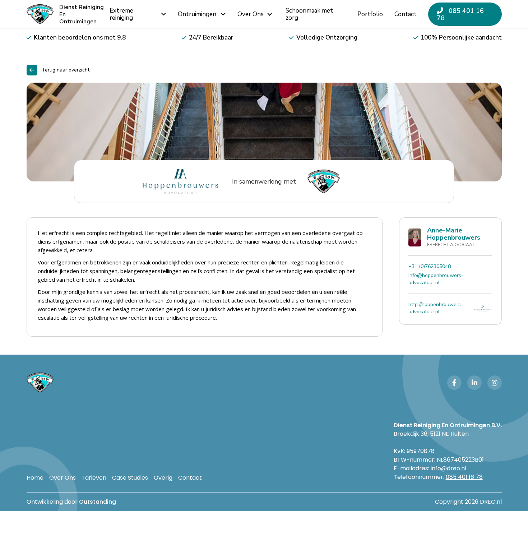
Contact (190, 477)
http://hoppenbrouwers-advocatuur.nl (435, 308)
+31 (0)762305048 (429, 266)
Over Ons (62, 477)
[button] (256, 14)
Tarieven (94, 477)
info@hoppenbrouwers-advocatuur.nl (435, 279)
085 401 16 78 (460, 14)
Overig (163, 477)
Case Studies (130, 477)
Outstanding (97, 502)
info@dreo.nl (448, 468)
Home (35, 477)
